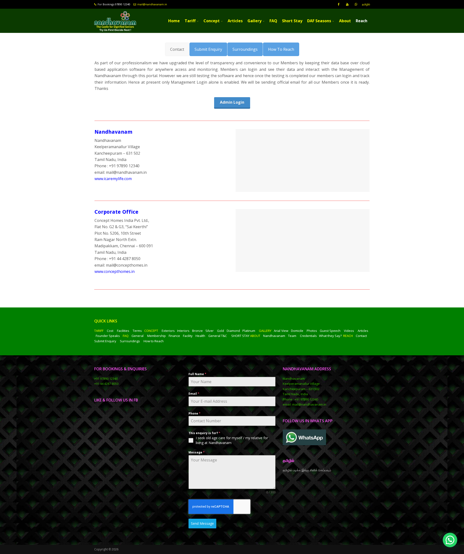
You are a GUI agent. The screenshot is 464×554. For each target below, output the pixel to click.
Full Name (197, 374)
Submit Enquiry (105, 341)
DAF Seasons (319, 20)
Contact (361, 336)
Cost (110, 330)
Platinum (248, 330)
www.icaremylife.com (113, 178)
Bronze (197, 330)
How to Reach (154, 341)
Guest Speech (330, 330)
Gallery (254, 20)
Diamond (233, 330)
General (137, 336)
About (345, 20)
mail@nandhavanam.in (152, 4)
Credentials (308, 336)
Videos (349, 330)
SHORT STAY (240, 336)
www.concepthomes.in (114, 271)
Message (196, 452)
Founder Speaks (108, 336)
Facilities (123, 330)
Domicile (297, 330)
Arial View (281, 330)
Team (292, 336)
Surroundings (130, 341)
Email (193, 394)
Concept (211, 20)
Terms (137, 330)
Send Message (202, 523)
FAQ (273, 20)
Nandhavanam (274, 336)
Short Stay (292, 20)
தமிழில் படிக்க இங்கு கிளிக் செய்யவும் (307, 470)
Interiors (183, 330)
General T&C (217, 336)
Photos (312, 330)
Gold (220, 330)
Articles (235, 20)
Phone (194, 413)
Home (174, 20)
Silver (209, 330)
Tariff (190, 20)
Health (200, 336)
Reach (361, 20)
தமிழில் (366, 4)
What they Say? (330, 336)
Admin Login (232, 102)
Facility (188, 336)
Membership (156, 336)
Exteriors (168, 330)
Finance (174, 336)
